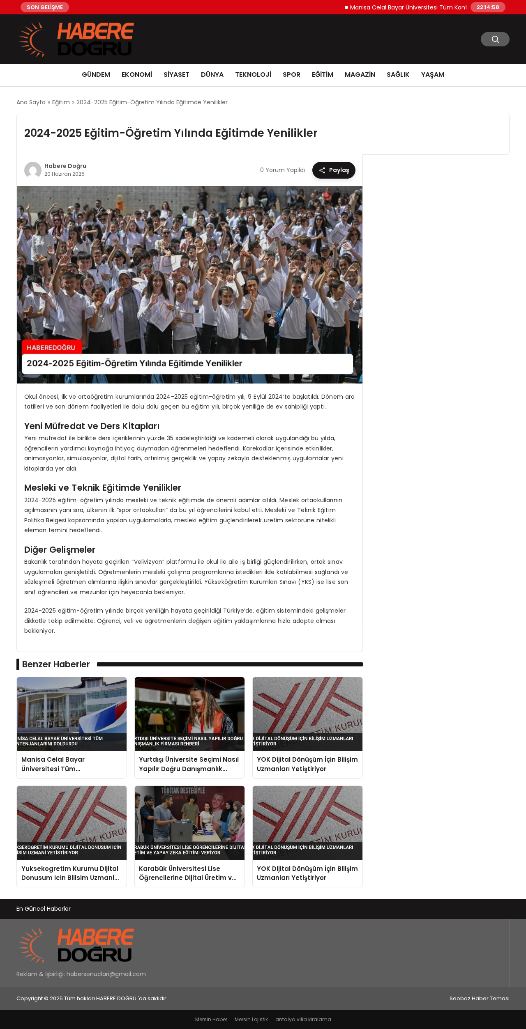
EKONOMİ (137, 74)
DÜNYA (212, 74)
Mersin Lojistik (251, 1019)
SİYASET (176, 74)
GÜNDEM (96, 74)
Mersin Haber (211, 1019)
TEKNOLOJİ (253, 74)
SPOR (291, 74)
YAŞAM (432, 74)
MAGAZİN (360, 74)
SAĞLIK (398, 74)
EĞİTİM (322, 74)
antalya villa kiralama (303, 1019)
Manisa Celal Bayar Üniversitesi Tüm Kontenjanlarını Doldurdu (417, 7)
